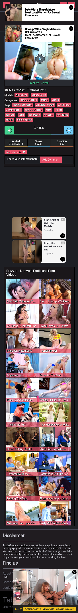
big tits (59, 110)
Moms (44, 100)
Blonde (55, 100)
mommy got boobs (22, 105)
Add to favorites (14, 152)
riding (21, 115)
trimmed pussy (24, 119)
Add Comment (50, 159)
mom (48, 110)
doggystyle (34, 115)
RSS (5, 576)
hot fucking (62, 115)
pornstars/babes (33, 110)
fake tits (10, 115)
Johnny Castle (39, 95)
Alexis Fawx (21, 95)
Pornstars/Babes (28, 100)
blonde (9, 119)
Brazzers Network (45, 105)
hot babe (48, 115)
